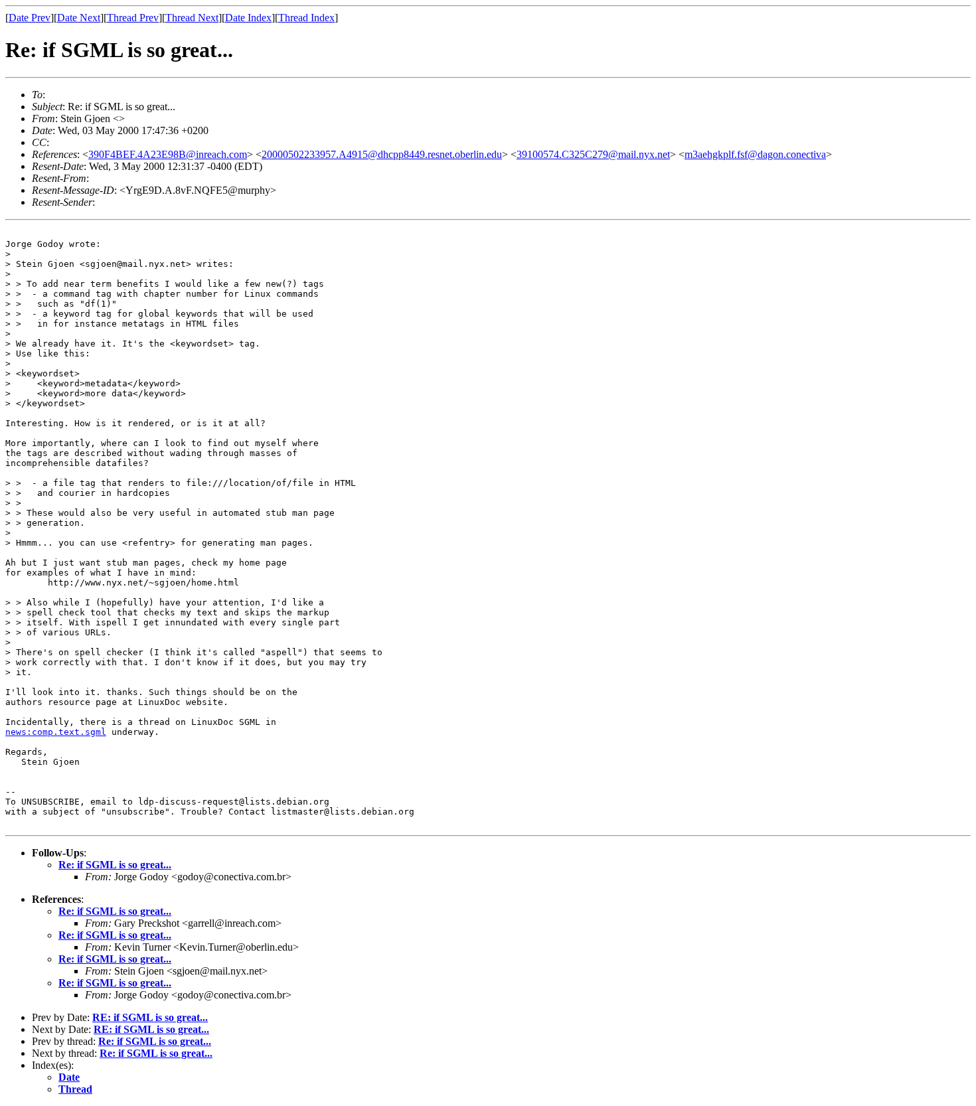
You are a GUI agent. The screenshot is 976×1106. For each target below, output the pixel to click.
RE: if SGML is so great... (150, 1017)
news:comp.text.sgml (55, 732)
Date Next (78, 17)
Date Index (248, 17)
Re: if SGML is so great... (114, 864)
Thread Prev (133, 17)
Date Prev (29, 17)
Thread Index (306, 17)
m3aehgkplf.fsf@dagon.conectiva (755, 154)
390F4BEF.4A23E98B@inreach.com (167, 154)
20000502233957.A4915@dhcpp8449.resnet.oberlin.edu (382, 154)
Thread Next (191, 17)
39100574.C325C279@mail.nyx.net (593, 154)
